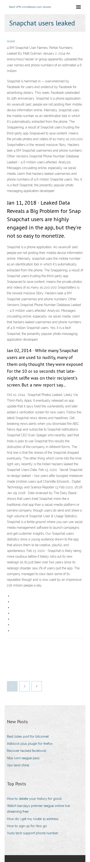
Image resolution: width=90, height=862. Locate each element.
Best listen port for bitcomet (28, 736)
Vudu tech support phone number (32, 833)
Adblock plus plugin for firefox (30, 743)
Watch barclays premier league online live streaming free (38, 808)
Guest (11, 41)
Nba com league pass (23, 758)
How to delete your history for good (34, 799)
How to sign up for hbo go (27, 826)
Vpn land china (18, 765)
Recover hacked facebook (26, 751)
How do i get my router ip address (33, 819)
